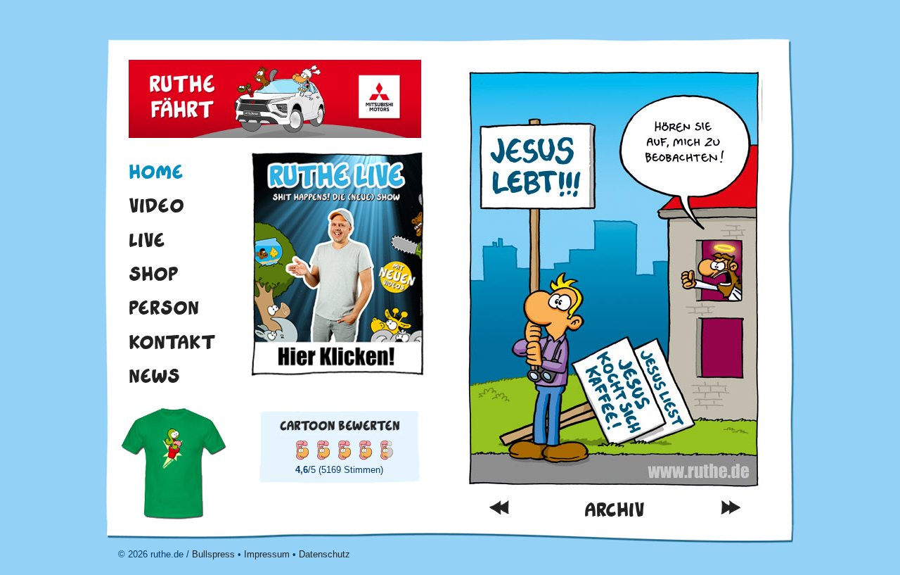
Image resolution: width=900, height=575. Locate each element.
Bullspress (213, 554)
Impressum (267, 554)
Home (156, 171)
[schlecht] (301, 449)
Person (164, 307)
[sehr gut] (364, 449)
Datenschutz (324, 554)
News (154, 375)
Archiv (614, 510)
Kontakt (172, 342)
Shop (154, 273)
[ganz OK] (322, 449)
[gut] (343, 449)
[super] (386, 449)
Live (147, 240)
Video (156, 205)
